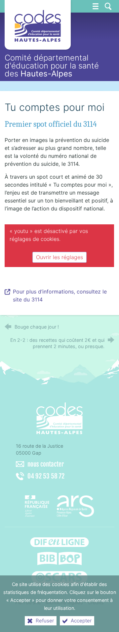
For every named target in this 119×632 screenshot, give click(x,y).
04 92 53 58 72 (45, 476)
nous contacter (45, 464)
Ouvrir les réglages (59, 257)
